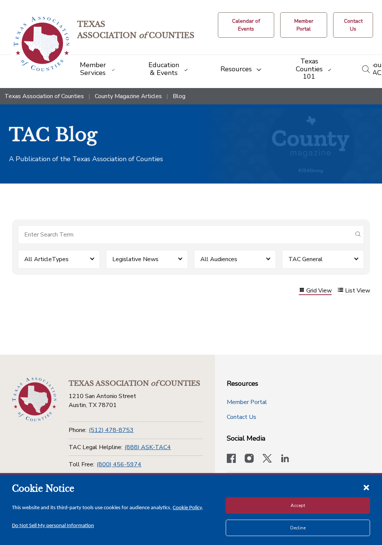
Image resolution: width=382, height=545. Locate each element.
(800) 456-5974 (119, 464)
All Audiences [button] (218, 259)
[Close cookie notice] (366, 487)
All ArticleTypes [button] (46, 259)
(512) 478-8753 (111, 430)
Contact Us (241, 417)
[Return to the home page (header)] (41, 44)
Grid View (319, 291)
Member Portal (247, 402)
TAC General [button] (305, 259)
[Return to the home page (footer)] (34, 399)
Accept (298, 505)
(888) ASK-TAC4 (148, 447)
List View (357, 291)
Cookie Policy (187, 508)
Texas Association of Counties (44, 96)
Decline (298, 528)
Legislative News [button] (135, 259)
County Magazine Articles (128, 96)
